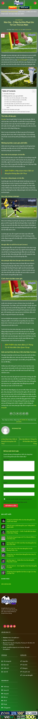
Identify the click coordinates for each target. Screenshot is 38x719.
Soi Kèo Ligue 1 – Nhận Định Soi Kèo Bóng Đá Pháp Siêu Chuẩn (20, 560)
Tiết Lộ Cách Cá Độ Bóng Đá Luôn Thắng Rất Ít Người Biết (21, 526)
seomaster (28, 29)
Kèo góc (3, 119)
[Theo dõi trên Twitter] (11, 626)
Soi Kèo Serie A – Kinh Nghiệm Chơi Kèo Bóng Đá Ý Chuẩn (22, 566)
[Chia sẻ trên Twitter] (17, 413)
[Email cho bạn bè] (20, 413)
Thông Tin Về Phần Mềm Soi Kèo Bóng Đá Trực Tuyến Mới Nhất (21, 520)
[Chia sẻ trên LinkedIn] (27, 413)
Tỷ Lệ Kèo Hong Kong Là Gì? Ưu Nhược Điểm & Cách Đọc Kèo (21, 537)
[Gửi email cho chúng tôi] (14, 626)
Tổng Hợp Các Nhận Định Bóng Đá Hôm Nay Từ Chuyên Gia (21, 555)
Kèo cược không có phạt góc (14, 101)
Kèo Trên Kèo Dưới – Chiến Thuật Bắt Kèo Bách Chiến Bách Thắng (21, 532)
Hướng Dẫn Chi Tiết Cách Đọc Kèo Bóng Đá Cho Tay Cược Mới (21, 543)
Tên (5, 474)
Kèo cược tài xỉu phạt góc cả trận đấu (17, 98)
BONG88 (4, 11)
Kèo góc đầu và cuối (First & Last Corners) (18, 103)
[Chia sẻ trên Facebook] (14, 413)
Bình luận (7, 459)
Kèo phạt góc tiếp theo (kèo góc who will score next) (19, 106)
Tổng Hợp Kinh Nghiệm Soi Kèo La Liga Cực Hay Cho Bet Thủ (21, 572)
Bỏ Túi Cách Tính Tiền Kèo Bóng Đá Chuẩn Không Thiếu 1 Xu (19, 549)
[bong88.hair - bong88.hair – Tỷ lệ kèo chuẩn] (19, 3)
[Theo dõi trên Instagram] (7, 626)
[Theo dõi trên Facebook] (4, 626)
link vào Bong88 (22, 60)
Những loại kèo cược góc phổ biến (13, 96)
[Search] (35, 3)
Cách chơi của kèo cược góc (12, 109)
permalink (18, 421)
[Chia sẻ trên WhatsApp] (11, 413)
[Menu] (3, 3)
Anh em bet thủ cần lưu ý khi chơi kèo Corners (17, 111)
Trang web (6, 491)
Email (5, 482)
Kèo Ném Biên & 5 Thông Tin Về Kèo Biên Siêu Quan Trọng (28, 441)
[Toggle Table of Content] (33, 91)
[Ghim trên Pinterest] (23, 413)
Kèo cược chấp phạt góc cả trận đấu (17, 99)
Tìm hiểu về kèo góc (9, 93)
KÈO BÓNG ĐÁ (13, 11)
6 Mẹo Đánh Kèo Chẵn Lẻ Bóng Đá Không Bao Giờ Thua (9, 441)
